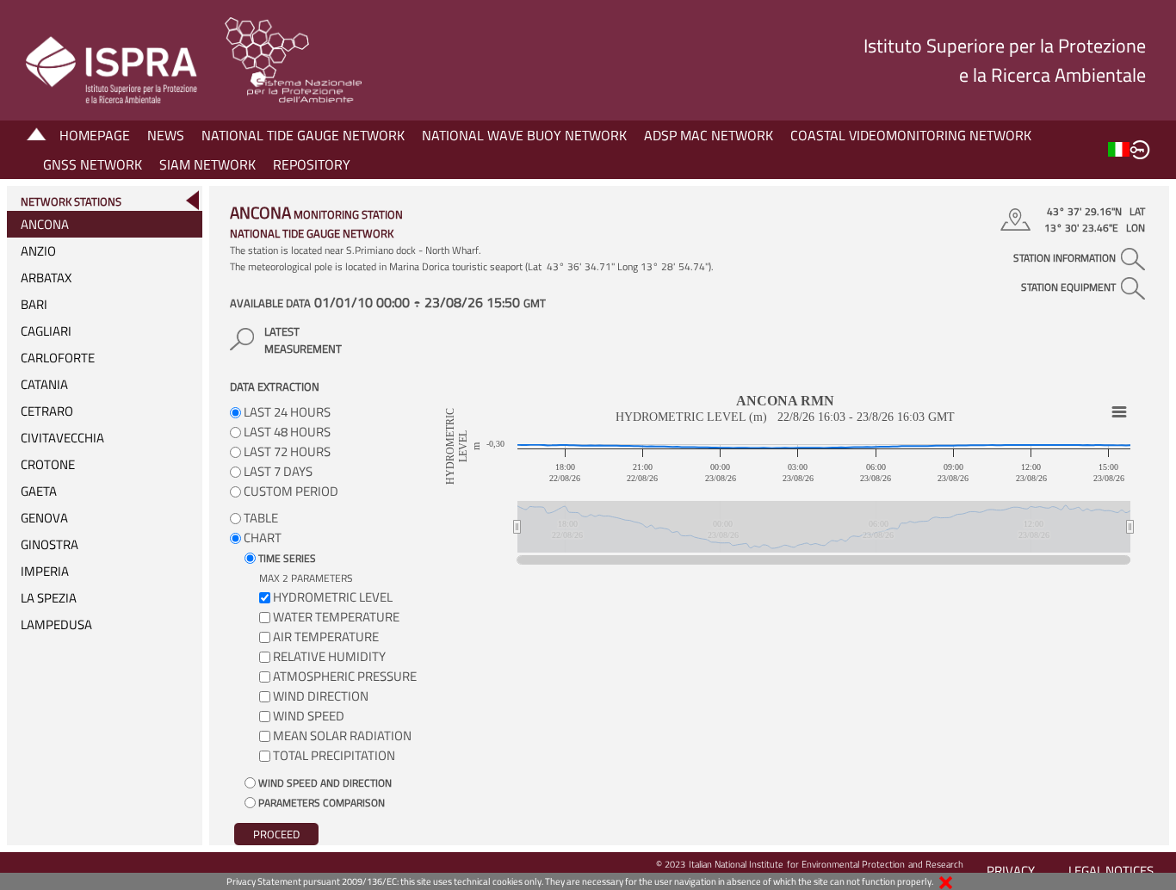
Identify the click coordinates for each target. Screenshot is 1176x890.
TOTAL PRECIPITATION (334, 755)
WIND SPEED (308, 716)
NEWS (165, 135)
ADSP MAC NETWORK (708, 135)
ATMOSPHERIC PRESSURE (345, 676)
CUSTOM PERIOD (289, 491)
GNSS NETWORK (92, 164)
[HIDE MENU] (192, 200)
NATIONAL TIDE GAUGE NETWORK (303, 135)
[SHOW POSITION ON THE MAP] (1018, 219)
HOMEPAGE (94, 135)
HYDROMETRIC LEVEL (333, 597)
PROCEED (276, 834)
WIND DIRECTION (320, 696)
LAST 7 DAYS (277, 471)
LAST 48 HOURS (286, 432)
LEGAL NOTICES (1111, 871)
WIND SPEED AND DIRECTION (324, 783)
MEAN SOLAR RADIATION (342, 735)
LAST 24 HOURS (286, 412)
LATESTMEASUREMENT (303, 340)
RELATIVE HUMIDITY (329, 656)
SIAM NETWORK (207, 164)
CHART (261, 537)
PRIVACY (1010, 871)
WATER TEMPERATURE (336, 617)
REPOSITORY (311, 164)
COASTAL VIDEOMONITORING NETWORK (910, 135)
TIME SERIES (286, 558)
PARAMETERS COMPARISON (320, 802)
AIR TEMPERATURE (326, 636)
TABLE (259, 518)
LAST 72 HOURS (286, 451)
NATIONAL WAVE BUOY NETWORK (524, 135)
